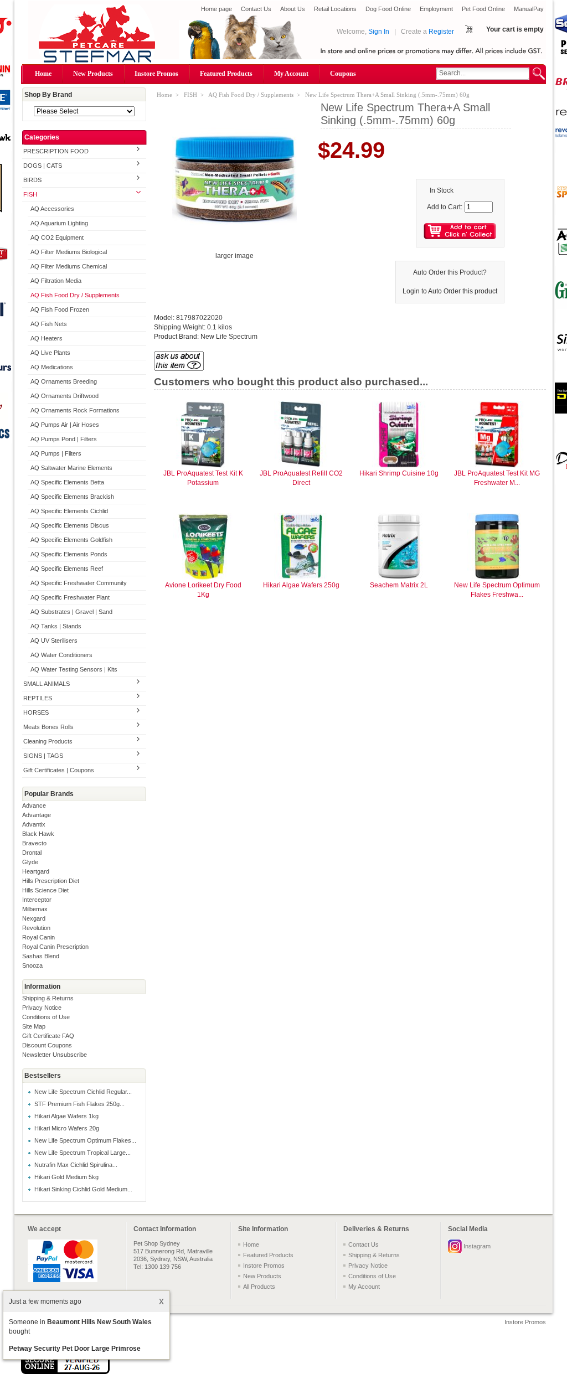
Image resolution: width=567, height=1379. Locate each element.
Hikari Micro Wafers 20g (66, 1128)
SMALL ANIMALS (46, 683)
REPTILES (37, 698)
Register (441, 31)
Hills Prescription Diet (50, 880)
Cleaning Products (48, 741)
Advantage (36, 815)
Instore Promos (156, 74)
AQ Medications (51, 367)
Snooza (32, 965)
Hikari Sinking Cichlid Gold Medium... (83, 1189)
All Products (259, 1286)
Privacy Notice (41, 1007)
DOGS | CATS (42, 165)
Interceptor (36, 899)
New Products (93, 74)
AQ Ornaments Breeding (63, 381)
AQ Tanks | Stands (55, 626)
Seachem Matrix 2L (399, 585)
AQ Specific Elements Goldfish (71, 539)
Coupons (343, 74)
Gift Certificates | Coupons (58, 770)
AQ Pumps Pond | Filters (63, 439)
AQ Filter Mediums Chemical (68, 266)
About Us (292, 9)
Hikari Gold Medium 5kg (66, 1177)
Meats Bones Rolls (48, 727)
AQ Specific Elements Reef (66, 568)
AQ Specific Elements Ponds (68, 554)
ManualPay (529, 9)
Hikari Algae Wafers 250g (301, 585)
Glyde (30, 862)
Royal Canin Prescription (55, 946)
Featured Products (226, 74)
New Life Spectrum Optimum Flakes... (85, 1140)
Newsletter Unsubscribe (54, 1054)
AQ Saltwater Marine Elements (71, 467)
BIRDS (32, 180)
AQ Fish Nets (48, 324)
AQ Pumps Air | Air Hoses (64, 424)
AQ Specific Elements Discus (69, 525)
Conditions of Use (46, 1017)
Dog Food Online (388, 9)
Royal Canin (38, 937)
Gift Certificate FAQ (48, 1035)
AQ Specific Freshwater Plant (70, 597)
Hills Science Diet (45, 890)
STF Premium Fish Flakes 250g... (79, 1104)
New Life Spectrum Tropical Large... (82, 1152)
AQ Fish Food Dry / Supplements (75, 295)
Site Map (33, 1026)
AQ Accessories (52, 208)
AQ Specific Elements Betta (67, 482)
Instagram (477, 1246)
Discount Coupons (47, 1045)
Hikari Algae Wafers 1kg (66, 1116)
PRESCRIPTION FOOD (56, 151)
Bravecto (34, 843)
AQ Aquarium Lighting (59, 223)
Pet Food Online (483, 9)
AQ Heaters (46, 338)
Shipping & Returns (48, 998)
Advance (34, 805)
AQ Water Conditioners (61, 655)
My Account (291, 74)
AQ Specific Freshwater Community (78, 583)
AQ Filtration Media (55, 280)
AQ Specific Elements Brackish (72, 496)
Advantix (33, 824)
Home (43, 74)
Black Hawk (38, 833)
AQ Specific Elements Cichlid (69, 511)
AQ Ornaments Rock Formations (75, 410)
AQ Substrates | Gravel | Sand (71, 611)
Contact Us (256, 9)
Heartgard (35, 871)
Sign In (378, 31)
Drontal (32, 852)
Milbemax (35, 909)
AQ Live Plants (50, 352)
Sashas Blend (40, 956)
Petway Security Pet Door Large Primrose (75, 1348)
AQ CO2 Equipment (57, 237)
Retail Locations (335, 9)
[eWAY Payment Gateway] (65, 1371)
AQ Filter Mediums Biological (68, 252)
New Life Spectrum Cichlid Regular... (83, 1091)
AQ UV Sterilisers (54, 640)
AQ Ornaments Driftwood (64, 395)
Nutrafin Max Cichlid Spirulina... (75, 1164)
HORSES (36, 712)
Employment (436, 9)
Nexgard (33, 918)
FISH (30, 194)
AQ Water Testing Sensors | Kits (73, 669)
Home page (216, 9)
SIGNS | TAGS (43, 755)
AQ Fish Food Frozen (59, 309)
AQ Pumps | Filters (55, 453)
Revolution (36, 928)
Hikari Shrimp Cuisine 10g (399, 473)
